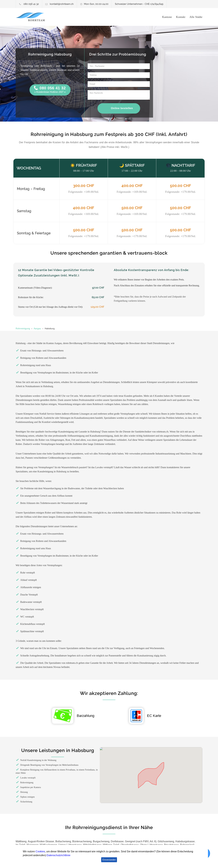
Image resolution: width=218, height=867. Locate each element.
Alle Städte (195, 17)
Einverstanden (109, 860)
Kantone (167, 17)
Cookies (40, 851)
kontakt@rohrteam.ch (62, 4)
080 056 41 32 (31, 4)
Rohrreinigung (23, 328)
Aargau (37, 328)
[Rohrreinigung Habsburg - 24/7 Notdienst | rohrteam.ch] (45, 17)
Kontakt (180, 17)
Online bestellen (122, 108)
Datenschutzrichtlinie (58, 855)
